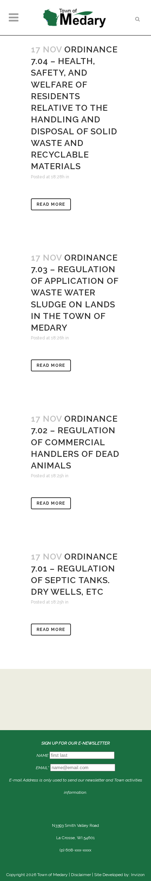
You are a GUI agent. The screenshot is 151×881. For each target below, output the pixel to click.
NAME (42, 755)
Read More (51, 204)
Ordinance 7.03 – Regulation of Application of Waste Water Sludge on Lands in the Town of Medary (74, 293)
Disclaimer (81, 874)
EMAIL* (42, 767)
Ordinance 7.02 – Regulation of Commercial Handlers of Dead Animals (75, 442)
